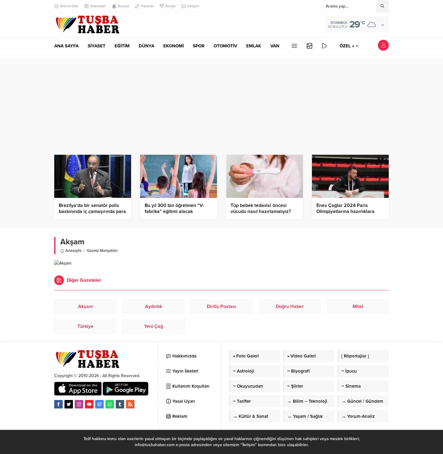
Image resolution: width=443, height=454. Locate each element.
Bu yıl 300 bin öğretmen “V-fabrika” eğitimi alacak (174, 208)
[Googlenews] (99, 404)
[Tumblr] (120, 404)
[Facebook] (58, 404)
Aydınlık (153, 306)
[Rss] (130, 404)
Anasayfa (73, 250)
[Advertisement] (221, 100)
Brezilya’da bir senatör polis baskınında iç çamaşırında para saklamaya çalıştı (92, 211)
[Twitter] (68, 404)
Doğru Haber (290, 306)
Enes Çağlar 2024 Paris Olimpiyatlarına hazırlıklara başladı (345, 211)
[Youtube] (89, 404)
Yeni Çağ (153, 326)
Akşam (85, 306)
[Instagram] (79, 404)
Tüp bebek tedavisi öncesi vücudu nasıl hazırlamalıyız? (261, 208)
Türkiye (85, 326)
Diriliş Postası (221, 306)
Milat (358, 306)
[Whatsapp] (109, 404)
